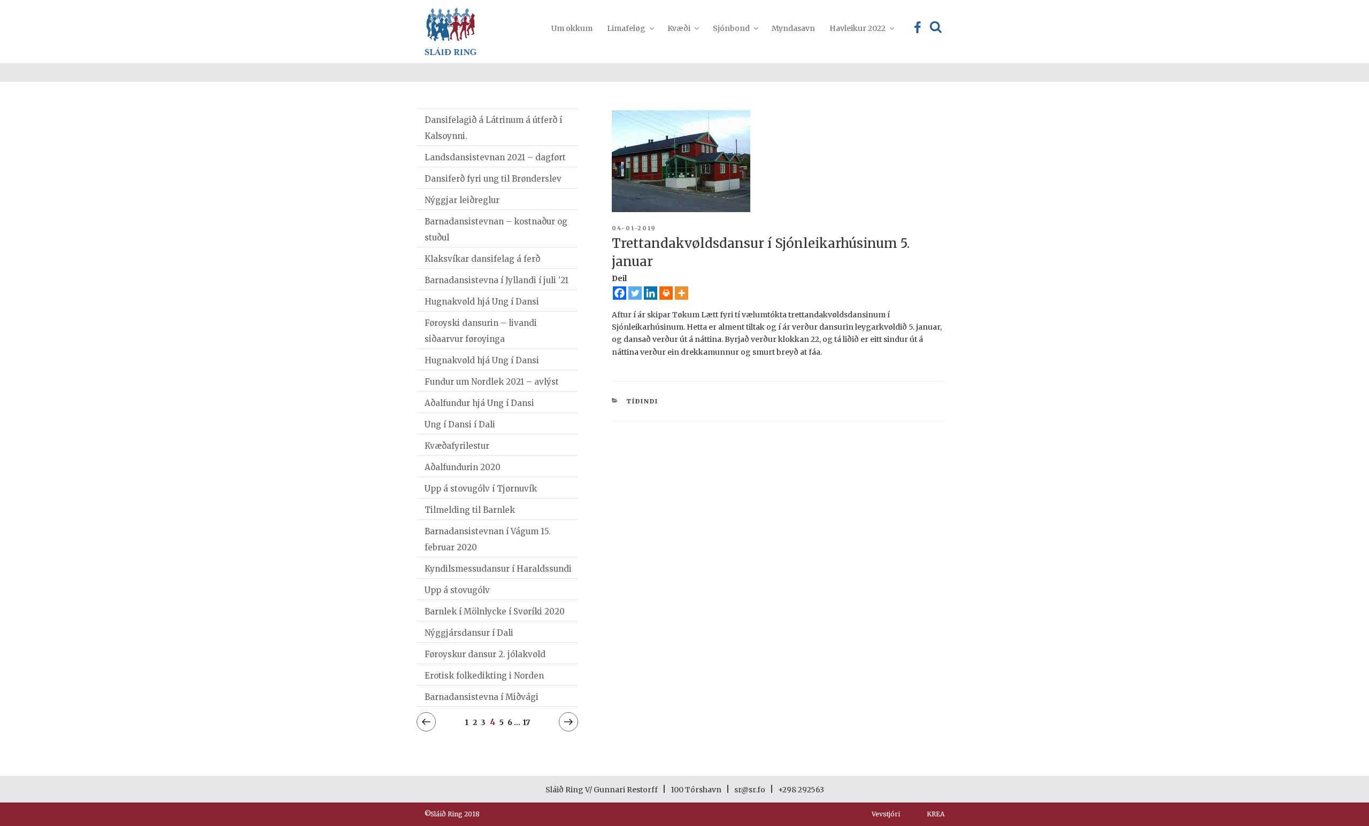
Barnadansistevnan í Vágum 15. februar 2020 (488, 539)
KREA (935, 814)
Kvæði (678, 28)
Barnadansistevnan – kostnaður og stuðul (496, 229)
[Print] (666, 293)
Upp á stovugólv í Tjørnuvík (481, 489)
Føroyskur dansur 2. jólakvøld (485, 654)
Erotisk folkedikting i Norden (484, 676)
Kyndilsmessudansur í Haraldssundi (498, 569)
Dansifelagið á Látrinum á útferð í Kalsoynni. (493, 128)
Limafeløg (626, 28)
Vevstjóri (886, 814)
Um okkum (572, 28)
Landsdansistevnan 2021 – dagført (495, 157)
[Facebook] (619, 293)
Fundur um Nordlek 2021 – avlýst (492, 382)
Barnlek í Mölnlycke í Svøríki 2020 (495, 611)
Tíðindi (642, 401)
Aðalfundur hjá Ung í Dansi (479, 403)
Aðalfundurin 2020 (463, 467)
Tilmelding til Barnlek (470, 510)
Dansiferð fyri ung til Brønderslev (493, 179)
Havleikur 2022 (857, 28)
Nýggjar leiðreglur (462, 200)
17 (526, 722)
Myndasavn (793, 28)
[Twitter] (635, 293)
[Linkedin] (650, 293)
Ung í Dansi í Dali (460, 424)
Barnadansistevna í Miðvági (482, 697)
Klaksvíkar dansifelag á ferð (482, 259)
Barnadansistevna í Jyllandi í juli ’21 (496, 280)
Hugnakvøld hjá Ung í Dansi (482, 302)
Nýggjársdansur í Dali (469, 633)
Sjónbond (731, 28)
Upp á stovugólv (457, 590)
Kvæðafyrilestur (457, 446)
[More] (681, 293)
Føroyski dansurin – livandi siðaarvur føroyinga (481, 331)
